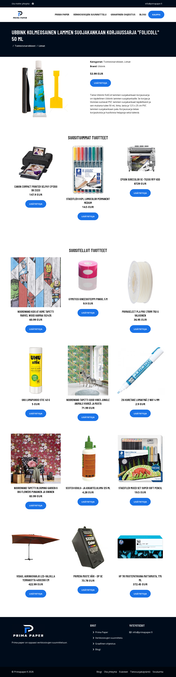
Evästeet (123, 671)
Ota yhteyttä (110, 671)
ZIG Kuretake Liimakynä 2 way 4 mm (140, 400)
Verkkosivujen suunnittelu (90, 14)
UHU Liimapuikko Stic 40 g (36, 400)
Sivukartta (158, 671)
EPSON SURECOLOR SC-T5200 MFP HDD (140, 179)
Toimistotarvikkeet (25, 45)
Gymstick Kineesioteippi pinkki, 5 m (88, 299)
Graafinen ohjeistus (123, 14)
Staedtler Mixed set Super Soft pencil (140, 488)
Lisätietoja (100, 83)
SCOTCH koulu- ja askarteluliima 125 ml (88, 488)
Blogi (142, 14)
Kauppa (156, 14)
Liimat (42, 45)
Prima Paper (62, 14)
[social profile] (33, 3)
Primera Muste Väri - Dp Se (88, 576)
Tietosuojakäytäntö (140, 671)
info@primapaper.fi (153, 3)
